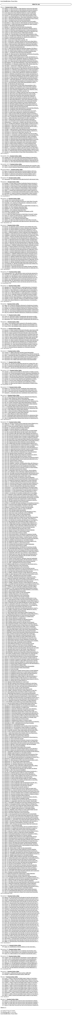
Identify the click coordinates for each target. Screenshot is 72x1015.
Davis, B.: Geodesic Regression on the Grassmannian (16, 501)
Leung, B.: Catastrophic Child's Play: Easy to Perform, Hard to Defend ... (20, 603)
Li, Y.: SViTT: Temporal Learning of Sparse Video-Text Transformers (19, 633)
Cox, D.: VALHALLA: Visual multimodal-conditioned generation (20, 494)
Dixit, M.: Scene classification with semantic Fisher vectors (17, 515)
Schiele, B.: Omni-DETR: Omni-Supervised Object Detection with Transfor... (21, 805)
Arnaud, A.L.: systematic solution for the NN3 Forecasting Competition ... (21, 291)
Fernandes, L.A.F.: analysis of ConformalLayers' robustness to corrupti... (20, 202)
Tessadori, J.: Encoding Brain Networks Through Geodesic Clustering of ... (21, 130)
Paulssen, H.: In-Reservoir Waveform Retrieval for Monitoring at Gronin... (21, 308)
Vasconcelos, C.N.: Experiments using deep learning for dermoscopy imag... (21, 179)
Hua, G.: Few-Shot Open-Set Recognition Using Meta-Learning (18, 571)
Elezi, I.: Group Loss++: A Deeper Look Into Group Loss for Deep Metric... (20, 41)
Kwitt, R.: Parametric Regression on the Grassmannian (16, 595)
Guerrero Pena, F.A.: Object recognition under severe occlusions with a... (21, 295)
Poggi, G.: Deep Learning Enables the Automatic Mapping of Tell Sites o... (21, 113)
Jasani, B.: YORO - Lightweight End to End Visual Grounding (17, 575)
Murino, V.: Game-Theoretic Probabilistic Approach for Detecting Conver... (21, 76)
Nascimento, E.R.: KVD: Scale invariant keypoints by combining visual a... (20, 342)
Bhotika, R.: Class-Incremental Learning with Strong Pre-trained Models (20, 430)
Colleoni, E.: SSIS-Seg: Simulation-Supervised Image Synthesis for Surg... (20, 236)
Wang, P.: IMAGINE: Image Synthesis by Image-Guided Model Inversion (20, 836)
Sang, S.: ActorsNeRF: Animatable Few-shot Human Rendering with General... (22, 802)
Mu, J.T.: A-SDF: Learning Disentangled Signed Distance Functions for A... (20, 755)
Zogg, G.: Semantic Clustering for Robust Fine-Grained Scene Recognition (21, 892)
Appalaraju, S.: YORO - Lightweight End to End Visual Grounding (19, 425)
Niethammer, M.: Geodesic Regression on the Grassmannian (18, 762)
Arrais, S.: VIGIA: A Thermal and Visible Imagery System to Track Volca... (20, 978)
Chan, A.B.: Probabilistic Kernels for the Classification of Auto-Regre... (20, 466)
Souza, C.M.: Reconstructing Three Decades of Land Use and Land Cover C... (21, 937)
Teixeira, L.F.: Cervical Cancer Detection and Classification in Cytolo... (20, 381)
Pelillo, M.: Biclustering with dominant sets (14, 83)
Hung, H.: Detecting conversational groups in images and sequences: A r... (21, 57)
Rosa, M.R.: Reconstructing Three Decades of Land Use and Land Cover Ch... (21, 925)
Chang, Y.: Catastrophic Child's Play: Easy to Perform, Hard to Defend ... (20, 470)
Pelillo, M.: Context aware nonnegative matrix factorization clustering (20, 86)
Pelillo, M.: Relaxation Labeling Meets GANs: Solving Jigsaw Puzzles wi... (20, 103)
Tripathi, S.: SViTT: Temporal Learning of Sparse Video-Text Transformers (21, 823)
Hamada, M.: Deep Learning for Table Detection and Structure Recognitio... (21, 54)
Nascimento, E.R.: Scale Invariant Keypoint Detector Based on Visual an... (21, 344)
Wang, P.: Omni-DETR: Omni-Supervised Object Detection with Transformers (21, 839)
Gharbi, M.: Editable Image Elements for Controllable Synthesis (18, 540)
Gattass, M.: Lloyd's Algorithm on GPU (13, 204)
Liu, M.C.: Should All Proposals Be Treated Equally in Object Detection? (20, 696)
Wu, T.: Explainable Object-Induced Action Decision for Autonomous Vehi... (21, 415)
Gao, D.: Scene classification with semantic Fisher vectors (17, 528)
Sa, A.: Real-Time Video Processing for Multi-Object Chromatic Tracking (20, 214)
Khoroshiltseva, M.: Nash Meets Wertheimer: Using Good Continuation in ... (21, 62)
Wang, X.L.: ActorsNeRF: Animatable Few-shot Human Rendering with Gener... (22, 852)
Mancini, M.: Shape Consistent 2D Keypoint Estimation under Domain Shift (21, 340)
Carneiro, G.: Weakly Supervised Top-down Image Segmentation (19, 352)
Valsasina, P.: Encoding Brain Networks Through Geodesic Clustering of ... (21, 146)
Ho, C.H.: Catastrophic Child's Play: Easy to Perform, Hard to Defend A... (20, 552)
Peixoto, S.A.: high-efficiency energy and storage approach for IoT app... (20, 279)
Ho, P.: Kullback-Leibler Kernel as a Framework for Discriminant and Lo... (21, 564)
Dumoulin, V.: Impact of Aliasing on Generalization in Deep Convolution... (21, 184)
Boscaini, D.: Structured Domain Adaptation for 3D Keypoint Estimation (20, 331)
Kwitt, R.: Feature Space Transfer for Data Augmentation (17, 592)
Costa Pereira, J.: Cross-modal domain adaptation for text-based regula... (21, 487)
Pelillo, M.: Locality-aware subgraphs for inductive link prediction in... (20, 96)
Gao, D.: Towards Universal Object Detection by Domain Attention (19, 530)
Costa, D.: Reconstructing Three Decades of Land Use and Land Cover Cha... (21, 900)
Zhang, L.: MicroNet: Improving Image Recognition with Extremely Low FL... (21, 886)
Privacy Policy (14, 1)
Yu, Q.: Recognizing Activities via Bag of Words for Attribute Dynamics (20, 876)
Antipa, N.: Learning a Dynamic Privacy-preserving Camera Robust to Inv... (21, 423)
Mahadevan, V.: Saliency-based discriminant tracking (16, 718)
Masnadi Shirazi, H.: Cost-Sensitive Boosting (14, 724)
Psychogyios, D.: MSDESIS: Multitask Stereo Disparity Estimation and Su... (21, 253)
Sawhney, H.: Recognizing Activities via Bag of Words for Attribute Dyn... (20, 804)
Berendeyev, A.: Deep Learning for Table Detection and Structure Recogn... (21, 22)
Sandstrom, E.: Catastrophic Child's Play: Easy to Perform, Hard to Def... (20, 801)
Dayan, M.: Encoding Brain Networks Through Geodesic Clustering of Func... (21, 35)
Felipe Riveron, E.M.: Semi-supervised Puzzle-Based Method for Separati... (21, 158)
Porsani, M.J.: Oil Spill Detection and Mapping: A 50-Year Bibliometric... (20, 966)
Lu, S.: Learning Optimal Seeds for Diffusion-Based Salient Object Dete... (20, 703)
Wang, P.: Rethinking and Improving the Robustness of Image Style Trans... (21, 841)
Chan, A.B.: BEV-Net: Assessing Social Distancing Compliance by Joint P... (20, 454)
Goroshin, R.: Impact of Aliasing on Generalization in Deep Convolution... (21, 187)
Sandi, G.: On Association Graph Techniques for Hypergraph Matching (20, 120)
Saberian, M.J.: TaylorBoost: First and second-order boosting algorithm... (20, 799)
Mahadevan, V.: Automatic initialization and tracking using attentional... (20, 708)
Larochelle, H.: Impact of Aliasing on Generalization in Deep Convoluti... (20, 189)
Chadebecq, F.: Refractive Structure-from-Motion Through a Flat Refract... (21, 233)
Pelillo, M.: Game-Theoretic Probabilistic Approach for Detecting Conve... (21, 89)
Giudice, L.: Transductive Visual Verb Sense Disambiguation (17, 52)
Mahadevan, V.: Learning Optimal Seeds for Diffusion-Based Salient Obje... (21, 714)
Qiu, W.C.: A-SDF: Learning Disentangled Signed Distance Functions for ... (21, 771)
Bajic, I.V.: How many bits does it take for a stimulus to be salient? (19, 426)
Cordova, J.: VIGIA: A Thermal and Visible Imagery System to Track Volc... (21, 982)
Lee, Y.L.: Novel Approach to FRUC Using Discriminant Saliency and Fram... (21, 599)
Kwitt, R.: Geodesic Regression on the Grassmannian (16, 593)
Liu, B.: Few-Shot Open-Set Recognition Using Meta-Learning (18, 689)
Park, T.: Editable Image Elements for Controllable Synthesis (18, 767)
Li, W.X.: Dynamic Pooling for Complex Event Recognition (17, 620)
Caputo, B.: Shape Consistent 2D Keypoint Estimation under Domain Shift (21, 337)
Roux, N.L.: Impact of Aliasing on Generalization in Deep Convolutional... (20, 194)
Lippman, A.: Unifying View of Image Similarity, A (15, 680)
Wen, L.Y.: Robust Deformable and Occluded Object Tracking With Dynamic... (22, 858)
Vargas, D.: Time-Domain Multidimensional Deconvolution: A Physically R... (21, 311)
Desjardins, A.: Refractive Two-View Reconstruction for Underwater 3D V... (21, 238)
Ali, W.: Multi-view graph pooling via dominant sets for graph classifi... (20, 14)
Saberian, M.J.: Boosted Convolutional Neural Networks (17, 795)
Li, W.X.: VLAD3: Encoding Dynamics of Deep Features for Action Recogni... (21, 625)
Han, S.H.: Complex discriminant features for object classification (19, 544)
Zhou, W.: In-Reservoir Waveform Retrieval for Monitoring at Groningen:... (21, 312)
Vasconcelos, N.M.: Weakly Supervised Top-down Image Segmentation (20, 359)
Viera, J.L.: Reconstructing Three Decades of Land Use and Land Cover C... (21, 940)
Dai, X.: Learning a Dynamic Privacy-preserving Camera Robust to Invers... (21, 495)
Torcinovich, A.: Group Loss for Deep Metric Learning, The (17, 132)
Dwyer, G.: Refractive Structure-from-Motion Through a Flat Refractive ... (21, 239)
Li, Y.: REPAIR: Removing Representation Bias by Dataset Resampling (20, 630)
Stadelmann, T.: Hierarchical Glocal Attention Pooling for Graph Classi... (20, 125)
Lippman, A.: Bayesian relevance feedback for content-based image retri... (21, 662)
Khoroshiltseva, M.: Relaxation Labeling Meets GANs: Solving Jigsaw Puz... (21, 64)
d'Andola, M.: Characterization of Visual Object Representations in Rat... (20, 34)
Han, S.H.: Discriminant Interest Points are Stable (15, 545)
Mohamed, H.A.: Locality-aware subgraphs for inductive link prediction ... (21, 72)
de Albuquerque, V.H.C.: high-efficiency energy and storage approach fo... (21, 273)
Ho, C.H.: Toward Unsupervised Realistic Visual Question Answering (19, 561)
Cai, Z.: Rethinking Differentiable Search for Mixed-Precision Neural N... (20, 396)
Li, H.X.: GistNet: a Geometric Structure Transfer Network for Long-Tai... (20, 609)
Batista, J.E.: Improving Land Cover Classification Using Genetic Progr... (20, 388)
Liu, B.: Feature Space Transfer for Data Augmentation (16, 687)
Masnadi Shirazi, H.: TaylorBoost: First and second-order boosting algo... (20, 728)
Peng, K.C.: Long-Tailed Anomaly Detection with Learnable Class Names (20, 768)
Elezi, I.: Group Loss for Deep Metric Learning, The (15, 39)
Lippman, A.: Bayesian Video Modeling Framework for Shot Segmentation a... (22, 663)
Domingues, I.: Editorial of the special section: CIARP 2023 (17, 973)
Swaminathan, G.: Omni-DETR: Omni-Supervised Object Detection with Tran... (22, 819)
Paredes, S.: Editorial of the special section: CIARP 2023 (17, 974)
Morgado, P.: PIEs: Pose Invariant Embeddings (14, 745)
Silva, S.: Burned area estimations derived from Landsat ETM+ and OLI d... (21, 366)
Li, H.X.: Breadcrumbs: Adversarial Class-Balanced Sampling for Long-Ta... (21, 608)
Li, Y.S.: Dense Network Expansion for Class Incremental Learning (19, 643)
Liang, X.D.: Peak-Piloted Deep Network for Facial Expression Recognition (21, 656)
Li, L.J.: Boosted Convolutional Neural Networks (15, 610)
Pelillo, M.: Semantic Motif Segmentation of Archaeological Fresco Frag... (21, 105)
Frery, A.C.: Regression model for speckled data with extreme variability (20, 317)
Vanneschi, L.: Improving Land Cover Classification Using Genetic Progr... (20, 392)
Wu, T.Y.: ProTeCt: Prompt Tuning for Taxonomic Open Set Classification (20, 865)
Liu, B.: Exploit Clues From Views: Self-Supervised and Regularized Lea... (20, 686)
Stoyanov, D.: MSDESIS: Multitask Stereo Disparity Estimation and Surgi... (21, 256)
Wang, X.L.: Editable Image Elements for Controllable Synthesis (18, 855)
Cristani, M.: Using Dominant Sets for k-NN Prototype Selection (18, 32)
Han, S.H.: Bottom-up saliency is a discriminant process (17, 542)
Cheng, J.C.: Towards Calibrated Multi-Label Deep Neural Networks (19, 486)
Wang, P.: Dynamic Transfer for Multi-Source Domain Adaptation (19, 832)
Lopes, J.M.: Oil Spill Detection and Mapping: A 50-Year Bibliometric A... (20, 961)
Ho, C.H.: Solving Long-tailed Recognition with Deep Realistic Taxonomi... (21, 559)
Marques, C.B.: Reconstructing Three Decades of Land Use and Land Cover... (21, 911)
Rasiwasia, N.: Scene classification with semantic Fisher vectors (18, 784)
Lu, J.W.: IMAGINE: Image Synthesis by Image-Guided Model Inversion (20, 701)
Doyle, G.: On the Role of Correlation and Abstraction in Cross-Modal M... (21, 520)
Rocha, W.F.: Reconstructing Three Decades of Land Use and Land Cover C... (21, 923)
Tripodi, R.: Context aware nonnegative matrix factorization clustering (20, 142)
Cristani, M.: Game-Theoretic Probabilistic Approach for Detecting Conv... (21, 31)
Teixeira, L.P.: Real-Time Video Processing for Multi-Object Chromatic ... (20, 219)
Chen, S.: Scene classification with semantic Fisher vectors (17, 476)
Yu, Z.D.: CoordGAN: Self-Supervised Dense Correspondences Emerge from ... (22, 877)
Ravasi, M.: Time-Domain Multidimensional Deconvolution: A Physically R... (21, 309)
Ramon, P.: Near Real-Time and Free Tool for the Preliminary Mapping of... (21, 1005)
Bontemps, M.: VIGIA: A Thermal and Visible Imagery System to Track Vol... (21, 981)
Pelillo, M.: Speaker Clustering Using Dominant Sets (16, 106)
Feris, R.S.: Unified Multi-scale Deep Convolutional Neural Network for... (20, 524)
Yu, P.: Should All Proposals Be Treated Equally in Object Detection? (19, 873)
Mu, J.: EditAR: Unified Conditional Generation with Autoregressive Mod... (21, 754)
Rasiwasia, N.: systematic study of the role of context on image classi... (20, 788)
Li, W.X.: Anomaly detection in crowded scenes (15, 618)
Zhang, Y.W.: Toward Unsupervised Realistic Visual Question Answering (20, 889)
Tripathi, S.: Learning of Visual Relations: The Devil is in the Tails (19, 822)
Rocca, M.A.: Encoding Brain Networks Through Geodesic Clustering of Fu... (21, 116)
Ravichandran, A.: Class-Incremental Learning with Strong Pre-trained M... (21, 789)
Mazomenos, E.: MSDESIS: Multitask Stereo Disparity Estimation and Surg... (21, 245)
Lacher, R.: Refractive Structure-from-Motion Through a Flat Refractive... (21, 241)
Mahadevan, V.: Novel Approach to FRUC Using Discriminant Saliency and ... (21, 716)
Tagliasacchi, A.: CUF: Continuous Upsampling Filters (16, 218)
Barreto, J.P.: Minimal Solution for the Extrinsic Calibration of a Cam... (20, 229)
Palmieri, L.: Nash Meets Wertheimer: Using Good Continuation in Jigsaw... (21, 79)
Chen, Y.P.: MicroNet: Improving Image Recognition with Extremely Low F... (21, 478)
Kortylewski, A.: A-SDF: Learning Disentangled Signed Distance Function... (21, 588)
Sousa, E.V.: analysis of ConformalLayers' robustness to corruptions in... (20, 215)
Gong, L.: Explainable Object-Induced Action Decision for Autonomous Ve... (21, 401)
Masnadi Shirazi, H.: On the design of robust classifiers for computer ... (20, 727)
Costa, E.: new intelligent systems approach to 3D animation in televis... (20, 323)
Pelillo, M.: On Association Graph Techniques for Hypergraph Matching (20, 101)
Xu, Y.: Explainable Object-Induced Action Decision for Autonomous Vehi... (21, 416)
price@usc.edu (6, 1012)
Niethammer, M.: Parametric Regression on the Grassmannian (18, 764)
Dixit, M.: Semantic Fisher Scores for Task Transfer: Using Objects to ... (20, 518)
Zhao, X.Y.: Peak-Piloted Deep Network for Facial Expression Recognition (20, 890)
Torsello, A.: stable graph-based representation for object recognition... (20, 136)
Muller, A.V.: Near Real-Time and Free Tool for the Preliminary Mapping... (21, 1003)
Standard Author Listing (11, 7)
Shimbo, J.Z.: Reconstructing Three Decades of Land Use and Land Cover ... (21, 933)
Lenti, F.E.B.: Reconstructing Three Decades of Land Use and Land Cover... (21, 910)
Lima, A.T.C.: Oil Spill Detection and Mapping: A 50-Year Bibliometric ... (20, 960)
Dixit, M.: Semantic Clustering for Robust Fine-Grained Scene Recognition (21, 517)
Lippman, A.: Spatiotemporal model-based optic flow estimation (19, 674)
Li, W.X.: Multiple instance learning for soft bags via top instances (19, 622)
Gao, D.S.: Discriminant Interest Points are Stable (15, 532)
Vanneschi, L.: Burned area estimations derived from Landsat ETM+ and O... (21, 367)
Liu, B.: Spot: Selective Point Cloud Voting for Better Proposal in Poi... (20, 691)
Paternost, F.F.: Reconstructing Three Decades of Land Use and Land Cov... (21, 921)
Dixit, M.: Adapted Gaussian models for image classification (18, 508)
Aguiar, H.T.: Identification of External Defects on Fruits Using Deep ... (20, 946)
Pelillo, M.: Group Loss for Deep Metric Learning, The (16, 91)
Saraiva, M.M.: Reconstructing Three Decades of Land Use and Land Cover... (21, 931)
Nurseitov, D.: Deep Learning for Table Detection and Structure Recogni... (21, 78)
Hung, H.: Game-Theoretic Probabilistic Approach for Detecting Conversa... (21, 58)
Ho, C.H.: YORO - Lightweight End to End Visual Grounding (17, 562)
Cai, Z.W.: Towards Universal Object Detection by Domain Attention (19, 442)
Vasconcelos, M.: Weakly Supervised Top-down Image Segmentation (19, 829)
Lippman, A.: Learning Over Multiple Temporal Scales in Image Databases (21, 670)
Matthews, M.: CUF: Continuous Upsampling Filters (16, 208)
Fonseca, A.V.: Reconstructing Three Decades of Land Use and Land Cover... (21, 906)
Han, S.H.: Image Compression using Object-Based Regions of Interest (20, 402)
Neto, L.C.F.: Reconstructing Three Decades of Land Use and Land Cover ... (21, 917)
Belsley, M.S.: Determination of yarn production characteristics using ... (20, 950)
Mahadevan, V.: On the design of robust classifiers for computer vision (20, 717)
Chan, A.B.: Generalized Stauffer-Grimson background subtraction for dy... (21, 459)
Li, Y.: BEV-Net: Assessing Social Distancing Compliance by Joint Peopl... (20, 628)
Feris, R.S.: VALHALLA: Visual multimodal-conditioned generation (20, 525)
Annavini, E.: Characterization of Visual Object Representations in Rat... (20, 15)
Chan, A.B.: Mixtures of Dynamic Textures (13, 461)
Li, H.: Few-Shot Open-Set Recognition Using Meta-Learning (18, 606)
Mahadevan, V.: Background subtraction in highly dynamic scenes (19, 710)
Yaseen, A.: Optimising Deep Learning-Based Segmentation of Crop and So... (21, 150)
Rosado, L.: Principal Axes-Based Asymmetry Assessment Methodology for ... (21, 377)
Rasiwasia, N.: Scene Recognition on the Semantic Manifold (18, 785)
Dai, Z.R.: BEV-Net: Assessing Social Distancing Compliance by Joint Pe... (20, 500)
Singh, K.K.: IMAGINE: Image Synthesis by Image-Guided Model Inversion (21, 809)
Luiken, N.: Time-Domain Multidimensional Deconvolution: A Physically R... (21, 306)
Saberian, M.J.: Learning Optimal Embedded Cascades (16, 798)
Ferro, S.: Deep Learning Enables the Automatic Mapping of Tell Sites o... (21, 48)
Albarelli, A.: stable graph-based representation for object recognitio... (20, 11)
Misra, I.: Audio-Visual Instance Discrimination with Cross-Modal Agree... (21, 733)
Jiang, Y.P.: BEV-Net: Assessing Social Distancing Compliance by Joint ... (20, 576)
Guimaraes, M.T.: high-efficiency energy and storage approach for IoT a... (21, 274)
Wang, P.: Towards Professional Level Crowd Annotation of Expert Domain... (21, 845)
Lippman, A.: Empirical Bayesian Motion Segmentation (16, 667)
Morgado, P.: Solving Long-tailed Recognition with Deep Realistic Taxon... (21, 750)
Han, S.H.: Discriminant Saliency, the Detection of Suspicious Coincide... (20, 547)
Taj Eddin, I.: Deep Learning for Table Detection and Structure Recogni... (20, 129)
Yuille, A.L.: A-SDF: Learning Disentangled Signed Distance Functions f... (20, 885)
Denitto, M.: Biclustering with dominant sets (14, 38)
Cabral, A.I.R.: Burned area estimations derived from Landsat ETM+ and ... (21, 363)
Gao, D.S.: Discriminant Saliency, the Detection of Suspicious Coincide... (20, 534)
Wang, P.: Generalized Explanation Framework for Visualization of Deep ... (21, 833)
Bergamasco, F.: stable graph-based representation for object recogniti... (21, 24)
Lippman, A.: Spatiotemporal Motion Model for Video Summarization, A (20, 676)
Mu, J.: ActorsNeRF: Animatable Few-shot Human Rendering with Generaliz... (22, 751)
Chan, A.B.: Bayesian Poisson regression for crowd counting (18, 453)
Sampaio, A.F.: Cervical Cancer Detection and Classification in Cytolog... (20, 379)
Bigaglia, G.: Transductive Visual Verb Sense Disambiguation (18, 27)
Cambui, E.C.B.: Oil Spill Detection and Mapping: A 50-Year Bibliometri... (21, 957)
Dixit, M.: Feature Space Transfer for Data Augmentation (17, 514)
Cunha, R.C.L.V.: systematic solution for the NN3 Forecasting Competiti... (20, 294)
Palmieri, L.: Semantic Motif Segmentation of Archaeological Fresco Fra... (21, 81)
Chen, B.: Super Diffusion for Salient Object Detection (16, 398)
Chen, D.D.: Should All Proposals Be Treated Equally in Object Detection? (21, 474)
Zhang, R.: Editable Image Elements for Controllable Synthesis (18, 887)
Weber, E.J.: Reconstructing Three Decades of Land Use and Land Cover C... (21, 941)
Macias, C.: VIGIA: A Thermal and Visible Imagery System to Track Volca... (21, 989)
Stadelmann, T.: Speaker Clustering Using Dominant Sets (17, 127)
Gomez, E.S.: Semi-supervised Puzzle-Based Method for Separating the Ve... (21, 160)
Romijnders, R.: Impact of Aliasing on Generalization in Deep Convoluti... (21, 193)
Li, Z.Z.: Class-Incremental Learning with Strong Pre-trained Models (19, 655)
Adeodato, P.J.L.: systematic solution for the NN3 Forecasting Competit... (20, 288)
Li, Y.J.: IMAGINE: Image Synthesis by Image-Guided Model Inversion (20, 636)
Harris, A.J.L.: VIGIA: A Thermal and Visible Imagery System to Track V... (20, 984)
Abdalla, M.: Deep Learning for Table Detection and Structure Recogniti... (21, 8)
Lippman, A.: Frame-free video (11, 669)
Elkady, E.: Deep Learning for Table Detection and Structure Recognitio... (21, 44)
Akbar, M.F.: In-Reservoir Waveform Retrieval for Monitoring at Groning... (21, 305)
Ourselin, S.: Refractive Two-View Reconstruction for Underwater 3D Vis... (21, 249)
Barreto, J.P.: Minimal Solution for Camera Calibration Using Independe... (21, 228)
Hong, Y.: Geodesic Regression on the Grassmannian (16, 565)
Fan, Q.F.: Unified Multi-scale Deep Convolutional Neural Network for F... (20, 522)
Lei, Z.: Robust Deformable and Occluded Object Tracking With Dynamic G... (21, 601)
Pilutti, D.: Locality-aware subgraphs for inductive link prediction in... (20, 112)
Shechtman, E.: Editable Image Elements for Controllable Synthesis (19, 808)
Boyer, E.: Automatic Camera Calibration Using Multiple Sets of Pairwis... (21, 231)
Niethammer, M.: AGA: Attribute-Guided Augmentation (17, 761)
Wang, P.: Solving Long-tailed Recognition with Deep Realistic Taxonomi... (21, 843)
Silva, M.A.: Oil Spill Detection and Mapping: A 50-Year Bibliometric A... (20, 967)
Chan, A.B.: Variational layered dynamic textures (15, 469)
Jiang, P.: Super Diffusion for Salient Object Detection (16, 405)
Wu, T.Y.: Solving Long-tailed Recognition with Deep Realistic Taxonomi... (20, 866)
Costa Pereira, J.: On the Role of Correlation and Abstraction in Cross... (20, 491)
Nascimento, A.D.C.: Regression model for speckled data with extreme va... (21, 319)
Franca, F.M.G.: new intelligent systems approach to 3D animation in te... (21, 326)
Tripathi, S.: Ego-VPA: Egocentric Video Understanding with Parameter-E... (21, 821)
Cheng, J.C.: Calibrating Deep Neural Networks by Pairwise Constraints (20, 481)
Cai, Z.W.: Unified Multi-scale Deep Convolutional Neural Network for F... (20, 443)
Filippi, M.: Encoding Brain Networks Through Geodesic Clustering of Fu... (21, 49)
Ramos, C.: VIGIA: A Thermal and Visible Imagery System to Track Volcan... (21, 994)
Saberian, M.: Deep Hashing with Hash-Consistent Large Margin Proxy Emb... (22, 791)
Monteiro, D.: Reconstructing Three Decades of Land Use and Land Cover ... (21, 915)
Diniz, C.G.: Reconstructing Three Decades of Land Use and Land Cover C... (21, 903)
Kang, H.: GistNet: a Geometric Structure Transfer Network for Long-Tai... (21, 582)
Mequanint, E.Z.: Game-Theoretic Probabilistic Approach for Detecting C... (21, 71)
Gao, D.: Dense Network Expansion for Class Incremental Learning (19, 527)
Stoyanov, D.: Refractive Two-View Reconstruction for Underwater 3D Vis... (21, 259)
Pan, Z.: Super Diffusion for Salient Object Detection (16, 409)
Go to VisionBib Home (6, 1)
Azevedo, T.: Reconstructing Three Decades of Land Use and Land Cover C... (21, 898)
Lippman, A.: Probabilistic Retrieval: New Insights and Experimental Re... (21, 673)
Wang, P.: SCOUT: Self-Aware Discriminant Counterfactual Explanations (20, 842)
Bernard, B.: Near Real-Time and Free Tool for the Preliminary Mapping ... (21, 1002)
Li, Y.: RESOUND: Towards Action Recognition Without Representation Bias (21, 632)
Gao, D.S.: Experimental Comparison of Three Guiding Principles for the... (21, 535)
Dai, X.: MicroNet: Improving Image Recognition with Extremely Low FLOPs (21, 497)
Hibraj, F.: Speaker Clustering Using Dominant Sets (15, 55)
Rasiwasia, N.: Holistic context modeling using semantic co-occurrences (20, 775)
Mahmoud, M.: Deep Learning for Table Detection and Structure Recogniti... (21, 68)
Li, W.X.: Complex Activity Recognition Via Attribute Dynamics (18, 619)
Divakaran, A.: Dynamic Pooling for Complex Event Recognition (18, 507)
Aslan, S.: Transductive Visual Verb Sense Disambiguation (17, 20)
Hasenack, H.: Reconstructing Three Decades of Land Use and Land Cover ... (21, 908)
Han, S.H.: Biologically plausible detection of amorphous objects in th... (20, 541)
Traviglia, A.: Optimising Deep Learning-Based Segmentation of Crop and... (21, 139)
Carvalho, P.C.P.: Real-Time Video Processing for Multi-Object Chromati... (21, 201)
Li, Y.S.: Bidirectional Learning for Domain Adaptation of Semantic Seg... (20, 639)
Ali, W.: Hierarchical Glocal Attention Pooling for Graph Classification (20, 12)
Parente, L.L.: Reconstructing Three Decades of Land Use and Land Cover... (21, 918)
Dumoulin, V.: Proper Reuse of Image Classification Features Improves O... (21, 186)
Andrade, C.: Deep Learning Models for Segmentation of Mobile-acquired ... (21, 371)
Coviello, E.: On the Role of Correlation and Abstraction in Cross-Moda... (20, 493)
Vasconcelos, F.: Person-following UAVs (13, 825)
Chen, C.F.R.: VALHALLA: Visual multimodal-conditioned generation (20, 471)
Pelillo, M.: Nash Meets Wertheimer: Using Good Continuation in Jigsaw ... (21, 99)
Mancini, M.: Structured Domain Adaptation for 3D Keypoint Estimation (20, 341)
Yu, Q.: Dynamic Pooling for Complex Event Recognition (17, 875)
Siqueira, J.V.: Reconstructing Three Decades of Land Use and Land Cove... (21, 934)
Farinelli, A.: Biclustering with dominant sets (14, 47)
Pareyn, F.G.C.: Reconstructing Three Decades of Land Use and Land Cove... (21, 920)
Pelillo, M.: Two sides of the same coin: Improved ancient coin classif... (20, 110)
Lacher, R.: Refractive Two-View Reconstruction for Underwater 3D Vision (21, 242)
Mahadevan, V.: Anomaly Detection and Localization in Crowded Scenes (20, 706)
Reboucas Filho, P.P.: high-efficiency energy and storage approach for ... (20, 280)
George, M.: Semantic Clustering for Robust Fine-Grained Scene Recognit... (21, 538)
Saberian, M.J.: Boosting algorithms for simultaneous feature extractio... (20, 796)
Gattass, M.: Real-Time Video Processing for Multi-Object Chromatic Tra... (21, 205)
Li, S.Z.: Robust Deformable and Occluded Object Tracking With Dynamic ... (21, 613)
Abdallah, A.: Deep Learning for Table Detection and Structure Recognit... (21, 10)
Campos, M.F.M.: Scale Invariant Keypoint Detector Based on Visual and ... (21, 335)
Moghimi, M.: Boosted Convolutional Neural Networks (16, 735)
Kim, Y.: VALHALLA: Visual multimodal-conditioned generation (20, 586)
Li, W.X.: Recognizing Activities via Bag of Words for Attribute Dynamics (20, 623)
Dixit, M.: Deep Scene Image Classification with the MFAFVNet (18, 513)
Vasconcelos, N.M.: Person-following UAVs (14, 265)
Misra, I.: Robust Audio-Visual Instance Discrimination (16, 734)
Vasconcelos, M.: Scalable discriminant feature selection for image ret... (20, 828)
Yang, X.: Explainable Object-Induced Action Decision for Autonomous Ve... (21, 418)
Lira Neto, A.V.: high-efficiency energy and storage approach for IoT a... (20, 276)
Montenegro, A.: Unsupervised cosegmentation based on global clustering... (21, 191)
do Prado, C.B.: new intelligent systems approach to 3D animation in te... (21, 324)
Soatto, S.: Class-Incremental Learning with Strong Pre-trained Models (20, 814)
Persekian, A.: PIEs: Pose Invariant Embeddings (15, 770)
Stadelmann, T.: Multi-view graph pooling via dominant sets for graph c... (21, 126)
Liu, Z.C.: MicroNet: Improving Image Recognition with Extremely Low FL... (21, 699)
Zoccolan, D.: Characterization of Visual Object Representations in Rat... (20, 152)
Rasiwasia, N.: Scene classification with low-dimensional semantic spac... (21, 782)
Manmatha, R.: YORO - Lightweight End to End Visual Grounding (19, 723)
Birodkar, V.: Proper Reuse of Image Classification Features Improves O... (21, 183)
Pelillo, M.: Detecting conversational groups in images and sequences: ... (21, 88)
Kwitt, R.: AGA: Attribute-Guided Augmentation (15, 591)
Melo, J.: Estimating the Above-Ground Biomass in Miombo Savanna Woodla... (22, 355)
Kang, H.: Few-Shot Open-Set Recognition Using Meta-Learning (18, 581)
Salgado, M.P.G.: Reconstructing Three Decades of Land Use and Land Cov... (21, 930)
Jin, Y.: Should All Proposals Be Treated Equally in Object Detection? (19, 578)
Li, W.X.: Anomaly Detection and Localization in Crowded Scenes (19, 616)
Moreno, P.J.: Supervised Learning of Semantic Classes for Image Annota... (21, 740)
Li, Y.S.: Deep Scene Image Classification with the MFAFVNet (18, 642)
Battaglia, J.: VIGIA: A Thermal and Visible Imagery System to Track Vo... (20, 979)
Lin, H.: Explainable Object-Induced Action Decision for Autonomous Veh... (21, 408)
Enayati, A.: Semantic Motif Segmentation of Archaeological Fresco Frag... (21, 45)
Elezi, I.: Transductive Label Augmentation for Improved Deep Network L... (21, 42)
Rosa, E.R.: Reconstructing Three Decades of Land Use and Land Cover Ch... (21, 924)
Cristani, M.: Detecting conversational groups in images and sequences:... (21, 30)
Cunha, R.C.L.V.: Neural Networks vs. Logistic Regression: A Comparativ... (21, 292)
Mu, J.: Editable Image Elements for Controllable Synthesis (17, 752)
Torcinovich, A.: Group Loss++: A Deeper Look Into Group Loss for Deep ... (21, 133)
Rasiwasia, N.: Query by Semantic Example (14, 781)
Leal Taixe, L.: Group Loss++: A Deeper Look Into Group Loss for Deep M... (21, 66)
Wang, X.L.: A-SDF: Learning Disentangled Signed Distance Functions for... (21, 850)
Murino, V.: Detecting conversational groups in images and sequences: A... (21, 74)
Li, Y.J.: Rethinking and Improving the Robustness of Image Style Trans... (20, 637)
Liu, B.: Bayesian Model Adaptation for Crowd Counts (16, 681)
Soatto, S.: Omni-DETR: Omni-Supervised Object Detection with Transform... (21, 815)
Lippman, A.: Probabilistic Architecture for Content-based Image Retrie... (21, 672)
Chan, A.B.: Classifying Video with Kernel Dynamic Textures (17, 456)
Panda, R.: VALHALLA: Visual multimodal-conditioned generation (21, 765)
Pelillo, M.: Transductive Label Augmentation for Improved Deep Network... (21, 108)
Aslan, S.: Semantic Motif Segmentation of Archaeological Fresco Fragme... (21, 18)
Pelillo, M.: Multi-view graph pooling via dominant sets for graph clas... (20, 98)
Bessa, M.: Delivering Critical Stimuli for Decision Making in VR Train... (20, 171)
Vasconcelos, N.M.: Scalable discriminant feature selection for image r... (20, 358)
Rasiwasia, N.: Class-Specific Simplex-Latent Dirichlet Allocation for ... (20, 774)
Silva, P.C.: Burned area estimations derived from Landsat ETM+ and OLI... (21, 365)
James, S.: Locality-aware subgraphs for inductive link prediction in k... (20, 59)
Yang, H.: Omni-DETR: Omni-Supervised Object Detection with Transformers (21, 870)
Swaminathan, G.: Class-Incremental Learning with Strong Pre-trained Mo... (21, 818)
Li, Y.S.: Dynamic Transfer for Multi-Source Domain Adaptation (18, 645)
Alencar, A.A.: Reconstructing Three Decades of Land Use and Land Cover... (21, 897)
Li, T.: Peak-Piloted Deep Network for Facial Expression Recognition (19, 615)
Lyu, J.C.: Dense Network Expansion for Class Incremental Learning (19, 704)
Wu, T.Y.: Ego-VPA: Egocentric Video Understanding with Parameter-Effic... (21, 860)
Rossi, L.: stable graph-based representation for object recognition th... (20, 118)
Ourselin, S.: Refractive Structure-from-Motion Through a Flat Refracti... (20, 248)
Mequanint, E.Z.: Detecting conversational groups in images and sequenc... (21, 69)
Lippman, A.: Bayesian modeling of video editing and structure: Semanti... (21, 660)
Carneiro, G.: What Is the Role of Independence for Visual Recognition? (20, 451)
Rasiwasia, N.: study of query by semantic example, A (16, 787)
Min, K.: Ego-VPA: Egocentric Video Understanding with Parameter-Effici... (21, 730)
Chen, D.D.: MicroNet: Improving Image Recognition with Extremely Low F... (21, 473)
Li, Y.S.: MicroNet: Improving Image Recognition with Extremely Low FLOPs (21, 647)
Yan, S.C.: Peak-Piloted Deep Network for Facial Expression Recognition (20, 869)
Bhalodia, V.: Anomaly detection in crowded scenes (16, 429)
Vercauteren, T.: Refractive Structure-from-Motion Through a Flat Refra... (21, 266)
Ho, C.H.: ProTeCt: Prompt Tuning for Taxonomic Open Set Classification (20, 558)
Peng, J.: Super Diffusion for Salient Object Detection (16, 412)
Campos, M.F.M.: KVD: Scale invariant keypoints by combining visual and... (21, 334)
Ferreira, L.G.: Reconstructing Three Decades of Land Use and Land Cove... (21, 904)
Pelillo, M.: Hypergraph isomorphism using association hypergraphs (19, 95)
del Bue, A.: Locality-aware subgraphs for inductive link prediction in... (20, 37)
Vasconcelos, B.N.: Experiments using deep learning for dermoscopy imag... (21, 221)
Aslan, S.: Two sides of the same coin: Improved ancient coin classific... (20, 21)
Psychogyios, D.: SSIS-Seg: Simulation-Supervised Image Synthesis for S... (20, 255)
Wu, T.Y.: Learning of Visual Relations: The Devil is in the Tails (18, 863)
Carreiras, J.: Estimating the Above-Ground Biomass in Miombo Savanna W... (21, 354)
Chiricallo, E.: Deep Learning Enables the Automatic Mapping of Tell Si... (20, 28)
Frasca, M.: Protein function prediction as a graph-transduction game (20, 51)
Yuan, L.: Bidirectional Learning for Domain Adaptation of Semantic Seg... (21, 879)
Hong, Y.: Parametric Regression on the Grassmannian (16, 566)
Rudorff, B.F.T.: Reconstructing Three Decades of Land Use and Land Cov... (21, 927)
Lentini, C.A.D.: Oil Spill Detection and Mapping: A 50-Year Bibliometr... (20, 959)
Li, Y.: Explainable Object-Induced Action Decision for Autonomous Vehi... (21, 406)
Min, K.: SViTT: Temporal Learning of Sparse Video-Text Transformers (20, 731)
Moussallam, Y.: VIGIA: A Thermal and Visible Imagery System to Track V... (21, 992)
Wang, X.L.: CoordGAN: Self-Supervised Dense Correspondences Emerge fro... (22, 853)
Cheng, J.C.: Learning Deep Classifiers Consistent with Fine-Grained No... (20, 484)
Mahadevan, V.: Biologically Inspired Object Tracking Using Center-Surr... (21, 711)
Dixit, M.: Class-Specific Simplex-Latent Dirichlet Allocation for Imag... (20, 511)
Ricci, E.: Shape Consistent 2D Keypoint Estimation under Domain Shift (20, 345)
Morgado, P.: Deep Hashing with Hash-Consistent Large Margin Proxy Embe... (22, 743)
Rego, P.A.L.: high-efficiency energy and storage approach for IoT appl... (20, 281)
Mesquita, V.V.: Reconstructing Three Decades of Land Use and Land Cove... (21, 914)
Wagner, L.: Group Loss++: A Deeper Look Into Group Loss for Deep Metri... (21, 147)
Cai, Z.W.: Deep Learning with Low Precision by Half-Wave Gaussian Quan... (21, 434)
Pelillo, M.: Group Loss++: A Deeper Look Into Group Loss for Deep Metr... (21, 92)
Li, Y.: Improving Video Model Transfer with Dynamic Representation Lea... (21, 629)
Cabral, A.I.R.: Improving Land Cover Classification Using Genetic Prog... (20, 390)
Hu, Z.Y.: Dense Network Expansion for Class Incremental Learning (19, 568)
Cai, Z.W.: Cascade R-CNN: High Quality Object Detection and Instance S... (21, 433)
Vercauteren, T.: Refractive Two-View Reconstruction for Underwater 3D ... (21, 267)
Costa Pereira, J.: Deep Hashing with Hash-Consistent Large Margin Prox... (21, 488)
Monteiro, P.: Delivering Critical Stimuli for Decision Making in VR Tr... (20, 173)
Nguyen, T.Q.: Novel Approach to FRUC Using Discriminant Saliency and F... (21, 760)
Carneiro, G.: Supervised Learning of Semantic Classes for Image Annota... (21, 449)
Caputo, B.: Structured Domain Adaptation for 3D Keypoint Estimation (20, 338)
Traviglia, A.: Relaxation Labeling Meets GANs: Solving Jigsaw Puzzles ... (20, 140)
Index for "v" (3, 1007)
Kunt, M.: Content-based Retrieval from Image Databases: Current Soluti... (21, 589)
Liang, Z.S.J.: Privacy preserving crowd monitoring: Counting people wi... (20, 657)
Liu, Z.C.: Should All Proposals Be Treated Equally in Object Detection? (20, 700)
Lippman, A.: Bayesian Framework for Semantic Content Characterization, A (21, 659)
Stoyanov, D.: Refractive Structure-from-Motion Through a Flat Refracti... (21, 258)
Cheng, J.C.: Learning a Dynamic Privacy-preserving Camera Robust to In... (21, 483)
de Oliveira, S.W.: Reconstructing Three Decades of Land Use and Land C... (21, 901)
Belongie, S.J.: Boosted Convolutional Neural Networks (16, 427)
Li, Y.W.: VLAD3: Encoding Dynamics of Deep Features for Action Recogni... (21, 653)
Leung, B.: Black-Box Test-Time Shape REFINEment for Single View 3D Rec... (21, 602)
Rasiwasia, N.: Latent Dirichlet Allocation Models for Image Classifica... (20, 778)
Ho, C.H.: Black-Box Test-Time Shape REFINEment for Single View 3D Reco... (21, 551)
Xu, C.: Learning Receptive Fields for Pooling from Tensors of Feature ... (20, 867)
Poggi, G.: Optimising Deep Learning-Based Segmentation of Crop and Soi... (21, 115)
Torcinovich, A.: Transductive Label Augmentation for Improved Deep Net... (21, 135)
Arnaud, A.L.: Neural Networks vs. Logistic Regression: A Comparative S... (21, 290)
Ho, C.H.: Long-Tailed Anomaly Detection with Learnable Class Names (20, 555)
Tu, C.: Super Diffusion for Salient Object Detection (15, 413)
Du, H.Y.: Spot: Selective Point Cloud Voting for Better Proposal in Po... (20, 521)
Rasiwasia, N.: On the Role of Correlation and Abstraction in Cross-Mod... (21, 779)
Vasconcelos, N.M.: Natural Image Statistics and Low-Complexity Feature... (21, 356)
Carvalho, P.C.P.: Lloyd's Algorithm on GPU (14, 200)
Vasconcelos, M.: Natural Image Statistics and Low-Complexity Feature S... (21, 826)
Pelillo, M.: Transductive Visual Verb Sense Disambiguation (17, 109)
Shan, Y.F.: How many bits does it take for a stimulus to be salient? (19, 806)
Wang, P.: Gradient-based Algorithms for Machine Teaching (18, 835)
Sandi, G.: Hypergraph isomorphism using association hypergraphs (19, 119)
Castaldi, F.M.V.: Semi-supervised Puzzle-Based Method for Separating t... (21, 157)
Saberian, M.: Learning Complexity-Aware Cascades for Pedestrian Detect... (21, 794)
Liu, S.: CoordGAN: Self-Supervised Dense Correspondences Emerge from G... (22, 697)
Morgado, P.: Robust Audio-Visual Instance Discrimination (17, 747)
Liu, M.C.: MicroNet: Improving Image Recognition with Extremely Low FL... (21, 694)
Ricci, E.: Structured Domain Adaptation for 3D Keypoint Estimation (19, 347)
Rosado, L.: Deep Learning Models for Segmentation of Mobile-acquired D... (21, 374)
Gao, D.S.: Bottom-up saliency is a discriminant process (17, 531)
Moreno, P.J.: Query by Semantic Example (13, 738)
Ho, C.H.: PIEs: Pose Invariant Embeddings (13, 557)
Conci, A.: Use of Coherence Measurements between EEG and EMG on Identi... (22, 167)
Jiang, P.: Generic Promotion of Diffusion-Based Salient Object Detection (20, 403)
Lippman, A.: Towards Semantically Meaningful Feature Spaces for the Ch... (21, 679)
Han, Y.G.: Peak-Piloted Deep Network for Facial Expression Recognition (20, 548)
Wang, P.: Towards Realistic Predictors (13, 846)
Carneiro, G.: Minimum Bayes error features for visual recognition (19, 446)
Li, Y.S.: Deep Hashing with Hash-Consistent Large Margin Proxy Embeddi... (21, 640)
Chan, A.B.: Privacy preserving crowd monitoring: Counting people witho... (21, 464)
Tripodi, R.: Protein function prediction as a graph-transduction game (20, 143)
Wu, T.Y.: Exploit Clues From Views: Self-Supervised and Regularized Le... (20, 862)
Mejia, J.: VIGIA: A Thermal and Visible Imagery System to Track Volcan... (21, 991)
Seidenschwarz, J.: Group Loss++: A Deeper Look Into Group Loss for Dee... (21, 122)
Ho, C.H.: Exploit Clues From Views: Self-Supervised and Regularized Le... (21, 554)
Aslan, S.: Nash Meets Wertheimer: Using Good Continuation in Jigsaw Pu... (21, 17)
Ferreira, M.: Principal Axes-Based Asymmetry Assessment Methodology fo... (22, 373)
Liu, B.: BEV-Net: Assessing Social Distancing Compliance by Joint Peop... (20, 683)
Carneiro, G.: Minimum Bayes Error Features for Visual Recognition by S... (21, 447)
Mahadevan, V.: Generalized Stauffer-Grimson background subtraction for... (21, 713)
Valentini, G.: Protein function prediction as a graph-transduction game (20, 145)
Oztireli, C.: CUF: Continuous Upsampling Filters (15, 210)
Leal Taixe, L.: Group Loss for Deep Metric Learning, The (17, 65)
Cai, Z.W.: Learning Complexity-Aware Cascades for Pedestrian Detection (21, 437)
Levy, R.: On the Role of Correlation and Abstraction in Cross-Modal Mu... (21, 605)
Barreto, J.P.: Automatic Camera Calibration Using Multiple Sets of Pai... (20, 226)
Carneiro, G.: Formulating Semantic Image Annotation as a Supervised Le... (21, 444)
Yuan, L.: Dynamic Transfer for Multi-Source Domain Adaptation (19, 880)
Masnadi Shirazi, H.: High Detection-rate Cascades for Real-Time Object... (21, 726)
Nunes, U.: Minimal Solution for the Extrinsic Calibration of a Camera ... (20, 246)
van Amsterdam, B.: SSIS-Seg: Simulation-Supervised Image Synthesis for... (21, 263)
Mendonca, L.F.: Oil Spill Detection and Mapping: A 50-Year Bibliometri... (21, 963)
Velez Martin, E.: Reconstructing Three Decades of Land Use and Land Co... (21, 938)
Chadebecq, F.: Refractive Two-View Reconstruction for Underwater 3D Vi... (21, 235)
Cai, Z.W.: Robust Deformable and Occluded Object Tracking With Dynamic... (21, 440)
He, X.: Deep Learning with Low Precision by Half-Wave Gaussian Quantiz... (21, 549)
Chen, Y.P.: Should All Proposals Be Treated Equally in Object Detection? (20, 480)
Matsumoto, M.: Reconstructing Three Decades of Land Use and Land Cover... (22, 913)
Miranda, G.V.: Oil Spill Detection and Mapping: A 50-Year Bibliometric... (20, 964)
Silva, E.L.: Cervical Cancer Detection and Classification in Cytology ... (20, 380)
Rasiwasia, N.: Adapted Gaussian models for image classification (19, 772)
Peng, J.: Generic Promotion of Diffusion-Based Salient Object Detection (20, 411)
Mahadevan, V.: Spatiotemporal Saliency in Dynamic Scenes (18, 720)
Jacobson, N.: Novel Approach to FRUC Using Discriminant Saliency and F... (21, 574)
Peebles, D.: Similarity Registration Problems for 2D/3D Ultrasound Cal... (21, 252)
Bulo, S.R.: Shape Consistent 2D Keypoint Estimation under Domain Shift (20, 333)
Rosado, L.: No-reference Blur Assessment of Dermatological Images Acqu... (21, 376)
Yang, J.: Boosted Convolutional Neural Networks (15, 872)
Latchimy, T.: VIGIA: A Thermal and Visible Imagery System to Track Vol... (21, 988)
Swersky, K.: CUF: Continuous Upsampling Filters (15, 217)
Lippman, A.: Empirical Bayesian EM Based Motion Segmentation (19, 666)
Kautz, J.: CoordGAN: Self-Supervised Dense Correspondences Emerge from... (22, 584)
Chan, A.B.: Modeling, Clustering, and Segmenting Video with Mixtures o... (21, 463)
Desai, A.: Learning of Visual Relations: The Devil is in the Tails (18, 505)
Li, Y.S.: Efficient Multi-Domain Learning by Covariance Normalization (20, 646)
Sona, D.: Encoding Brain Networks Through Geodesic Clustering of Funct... (21, 123)
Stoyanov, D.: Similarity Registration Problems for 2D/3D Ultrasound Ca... (21, 260)
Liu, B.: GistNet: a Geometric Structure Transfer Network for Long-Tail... (20, 690)
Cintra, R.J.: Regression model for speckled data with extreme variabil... (20, 316)
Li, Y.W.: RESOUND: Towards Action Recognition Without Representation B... (21, 652)
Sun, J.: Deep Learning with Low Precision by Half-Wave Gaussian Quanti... (21, 816)
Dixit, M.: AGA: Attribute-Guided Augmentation (15, 510)
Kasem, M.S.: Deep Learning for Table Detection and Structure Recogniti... (21, 61)
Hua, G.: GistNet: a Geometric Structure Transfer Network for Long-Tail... (21, 572)
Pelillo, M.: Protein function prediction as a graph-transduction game (20, 102)
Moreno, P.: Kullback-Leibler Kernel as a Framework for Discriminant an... (21, 737)
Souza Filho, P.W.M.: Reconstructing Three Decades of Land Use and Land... (21, 935)
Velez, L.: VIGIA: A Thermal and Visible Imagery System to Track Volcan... (21, 995)
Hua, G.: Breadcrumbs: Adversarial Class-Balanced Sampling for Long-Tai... (21, 569)
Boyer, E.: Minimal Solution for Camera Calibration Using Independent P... (21, 232)
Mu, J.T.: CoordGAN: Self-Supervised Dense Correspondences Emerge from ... (22, 757)
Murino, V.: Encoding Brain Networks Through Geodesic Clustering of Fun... (21, 75)
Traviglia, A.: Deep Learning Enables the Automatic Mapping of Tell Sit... (20, 137)
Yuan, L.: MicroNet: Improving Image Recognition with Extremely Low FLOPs (21, 882)
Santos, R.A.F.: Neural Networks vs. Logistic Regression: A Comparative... (20, 300)
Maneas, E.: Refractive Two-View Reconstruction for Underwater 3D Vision (21, 243)
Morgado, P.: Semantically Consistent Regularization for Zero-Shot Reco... (21, 748)
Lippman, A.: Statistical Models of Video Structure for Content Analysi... (20, 677)
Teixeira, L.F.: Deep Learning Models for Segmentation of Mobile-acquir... (21, 383)
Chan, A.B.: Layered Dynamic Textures (13, 460)
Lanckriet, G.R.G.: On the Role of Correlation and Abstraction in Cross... (20, 598)
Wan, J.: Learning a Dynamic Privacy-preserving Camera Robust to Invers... (21, 831)
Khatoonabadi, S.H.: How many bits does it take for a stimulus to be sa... (20, 585)
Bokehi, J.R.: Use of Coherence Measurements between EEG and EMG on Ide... (22, 165)
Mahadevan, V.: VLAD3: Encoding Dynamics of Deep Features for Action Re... (21, 721)
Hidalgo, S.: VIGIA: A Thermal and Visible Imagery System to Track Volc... (21, 985)
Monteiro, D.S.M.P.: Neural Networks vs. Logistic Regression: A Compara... (21, 297)
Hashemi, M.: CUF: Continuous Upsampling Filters (15, 207)
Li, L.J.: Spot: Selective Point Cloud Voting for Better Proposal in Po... (19, 612)
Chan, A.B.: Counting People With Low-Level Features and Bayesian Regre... (21, 457)
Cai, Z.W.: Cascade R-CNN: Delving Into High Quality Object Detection (20, 432)
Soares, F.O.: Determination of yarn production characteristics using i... (20, 953)
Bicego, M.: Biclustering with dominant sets (14, 25)
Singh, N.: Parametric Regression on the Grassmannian (16, 812)
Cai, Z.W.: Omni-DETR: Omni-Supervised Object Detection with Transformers (21, 439)
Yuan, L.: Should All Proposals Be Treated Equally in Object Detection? (20, 883)
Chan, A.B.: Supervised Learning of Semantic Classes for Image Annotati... (21, 467)
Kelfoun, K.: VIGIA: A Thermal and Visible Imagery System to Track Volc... (21, 986)
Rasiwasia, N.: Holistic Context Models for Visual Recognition (18, 777)
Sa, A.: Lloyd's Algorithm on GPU (11, 212)
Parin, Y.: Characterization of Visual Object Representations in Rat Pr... (20, 82)
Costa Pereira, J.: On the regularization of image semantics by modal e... (21, 490)
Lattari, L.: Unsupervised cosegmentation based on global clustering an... (21, 190)
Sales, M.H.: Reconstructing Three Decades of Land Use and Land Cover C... (21, 928)
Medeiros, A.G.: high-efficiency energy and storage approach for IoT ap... (21, 277)
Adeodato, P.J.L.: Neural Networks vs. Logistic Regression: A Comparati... (20, 287)
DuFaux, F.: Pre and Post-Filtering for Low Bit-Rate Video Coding (19, 399)
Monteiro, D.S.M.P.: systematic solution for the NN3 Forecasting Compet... (21, 298)
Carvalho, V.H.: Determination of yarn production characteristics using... (20, 952)
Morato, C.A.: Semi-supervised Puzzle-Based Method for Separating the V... (21, 161)
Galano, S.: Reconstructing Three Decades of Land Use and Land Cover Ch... (21, 907)
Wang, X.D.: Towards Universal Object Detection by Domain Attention (20, 849)
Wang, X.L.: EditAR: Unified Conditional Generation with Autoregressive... (21, 856)
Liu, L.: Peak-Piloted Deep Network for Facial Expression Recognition (20, 693)
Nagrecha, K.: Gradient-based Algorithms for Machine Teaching (18, 758)
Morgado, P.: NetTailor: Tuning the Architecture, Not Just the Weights (20, 744)
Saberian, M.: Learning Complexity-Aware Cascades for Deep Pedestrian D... (21, 792)
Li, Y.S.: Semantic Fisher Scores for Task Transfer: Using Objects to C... (20, 649)
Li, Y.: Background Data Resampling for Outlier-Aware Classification (19, 626)
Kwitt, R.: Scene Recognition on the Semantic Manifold (16, 596)
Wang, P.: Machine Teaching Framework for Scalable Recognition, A (19, 838)
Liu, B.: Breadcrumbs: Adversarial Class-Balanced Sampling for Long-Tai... (21, 684)
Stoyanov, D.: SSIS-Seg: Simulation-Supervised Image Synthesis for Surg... (20, 262)
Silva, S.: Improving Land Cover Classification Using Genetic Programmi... (21, 391)
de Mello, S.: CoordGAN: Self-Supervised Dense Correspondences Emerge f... (21, 503)
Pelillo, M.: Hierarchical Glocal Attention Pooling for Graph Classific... (20, 93)
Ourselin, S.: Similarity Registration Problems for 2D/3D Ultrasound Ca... (20, 250)
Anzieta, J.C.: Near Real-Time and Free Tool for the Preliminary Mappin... (21, 1000)
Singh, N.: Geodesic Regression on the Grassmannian (16, 811)
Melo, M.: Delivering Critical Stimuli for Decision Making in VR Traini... (20, 172)
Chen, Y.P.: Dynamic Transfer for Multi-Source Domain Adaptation (19, 477)
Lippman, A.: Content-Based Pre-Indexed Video (15, 664)
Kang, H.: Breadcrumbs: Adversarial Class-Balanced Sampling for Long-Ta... (21, 579)
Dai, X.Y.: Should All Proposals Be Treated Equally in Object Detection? (20, 498)
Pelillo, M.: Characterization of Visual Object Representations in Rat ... (20, 85)
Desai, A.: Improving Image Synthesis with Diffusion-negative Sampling (20, 504)
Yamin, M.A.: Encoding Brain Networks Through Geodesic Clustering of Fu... (21, 149)
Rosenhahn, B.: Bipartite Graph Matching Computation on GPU (18, 211)
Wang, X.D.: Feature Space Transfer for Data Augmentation (17, 848)
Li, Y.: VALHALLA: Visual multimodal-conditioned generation (19, 635)
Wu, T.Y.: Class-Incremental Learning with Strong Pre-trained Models (20, 859)
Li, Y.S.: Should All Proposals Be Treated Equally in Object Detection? (20, 650)
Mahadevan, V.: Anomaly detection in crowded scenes (16, 707)
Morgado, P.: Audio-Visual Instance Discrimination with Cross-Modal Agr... (21, 741)
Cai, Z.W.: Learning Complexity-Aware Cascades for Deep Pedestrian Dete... (21, 436)
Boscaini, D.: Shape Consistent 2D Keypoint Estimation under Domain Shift (21, 330)
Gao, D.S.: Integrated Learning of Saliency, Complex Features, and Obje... (21, 537)
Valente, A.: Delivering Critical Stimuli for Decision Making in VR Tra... (20, 175)
